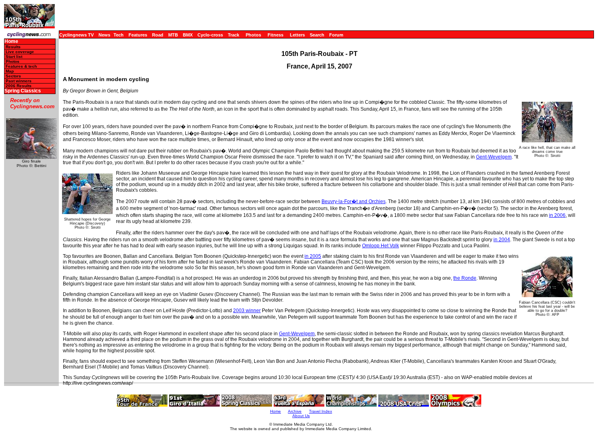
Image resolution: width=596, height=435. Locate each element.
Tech (119, 34)
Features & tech (21, 66)
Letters (297, 34)
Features (138, 34)
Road (157, 34)
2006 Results (19, 86)
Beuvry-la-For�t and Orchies (354, 201)
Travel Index (320, 411)
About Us (301, 416)
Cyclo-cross (210, 34)
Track (233, 34)
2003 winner (247, 310)
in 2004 (501, 239)
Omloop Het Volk (380, 246)
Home (11, 41)
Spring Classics (22, 91)
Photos (253, 34)
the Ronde (464, 278)
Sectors (13, 76)
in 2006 (557, 215)
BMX (188, 34)
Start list (14, 56)
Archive (295, 411)
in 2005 (312, 256)
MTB (173, 34)
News (104, 34)
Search (317, 34)
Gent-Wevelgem (494, 157)
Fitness (275, 34)
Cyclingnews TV (76, 34)
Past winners (19, 81)
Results (13, 47)
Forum (336, 34)
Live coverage (20, 51)
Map (10, 71)
